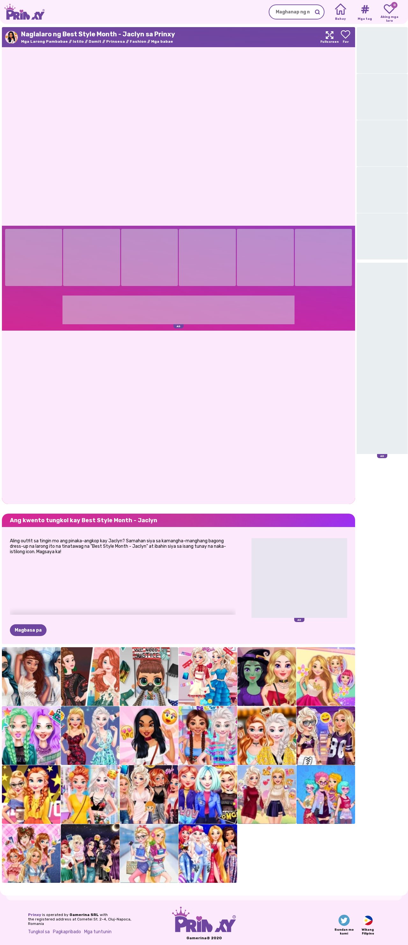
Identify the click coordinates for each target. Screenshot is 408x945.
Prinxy (34, 914)
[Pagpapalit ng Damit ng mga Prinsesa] (149, 794)
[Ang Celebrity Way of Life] (31, 735)
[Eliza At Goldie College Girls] (149, 853)
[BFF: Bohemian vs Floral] (90, 794)
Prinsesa (115, 41)
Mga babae (162, 41)
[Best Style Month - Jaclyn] (149, 735)
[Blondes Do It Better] (90, 735)
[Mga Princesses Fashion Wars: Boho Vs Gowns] (90, 676)
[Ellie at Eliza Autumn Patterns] (266, 794)
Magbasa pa (28, 630)
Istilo (78, 41)
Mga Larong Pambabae (44, 41)
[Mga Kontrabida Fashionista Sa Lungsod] (90, 853)
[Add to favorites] (345, 37)
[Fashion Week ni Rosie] (325, 676)
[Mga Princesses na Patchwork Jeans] (31, 853)
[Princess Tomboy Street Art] (325, 735)
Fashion (138, 41)
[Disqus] (178, 416)
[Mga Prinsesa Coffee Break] (266, 735)
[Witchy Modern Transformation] (266, 676)
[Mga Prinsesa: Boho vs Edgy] (325, 794)
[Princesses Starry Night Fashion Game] (207, 853)
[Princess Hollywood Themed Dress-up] (31, 794)
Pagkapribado (67, 931)
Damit (95, 41)
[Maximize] (329, 37)
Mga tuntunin (98, 931)
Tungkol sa (39, 931)
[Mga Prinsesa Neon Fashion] (207, 735)
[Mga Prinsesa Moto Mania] (207, 794)
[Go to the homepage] (22, 12)
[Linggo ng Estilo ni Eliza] (207, 676)
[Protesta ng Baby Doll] (149, 676)
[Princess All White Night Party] (31, 676)
